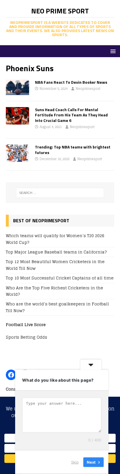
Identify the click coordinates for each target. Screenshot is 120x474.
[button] (112, 51)
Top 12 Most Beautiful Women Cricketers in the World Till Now (55, 265)
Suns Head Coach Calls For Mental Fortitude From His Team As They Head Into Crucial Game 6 (71, 114)
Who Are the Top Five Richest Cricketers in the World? (54, 291)
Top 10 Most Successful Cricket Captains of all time (60, 277)
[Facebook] (11, 375)
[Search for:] (60, 193)
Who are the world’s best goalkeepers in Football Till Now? (57, 307)
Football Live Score (26, 324)
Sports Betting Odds (26, 337)
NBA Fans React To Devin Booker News (71, 82)
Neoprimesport (88, 89)
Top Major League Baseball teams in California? (56, 252)
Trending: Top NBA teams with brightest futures (72, 149)
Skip (75, 462)
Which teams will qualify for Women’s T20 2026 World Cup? (55, 239)
